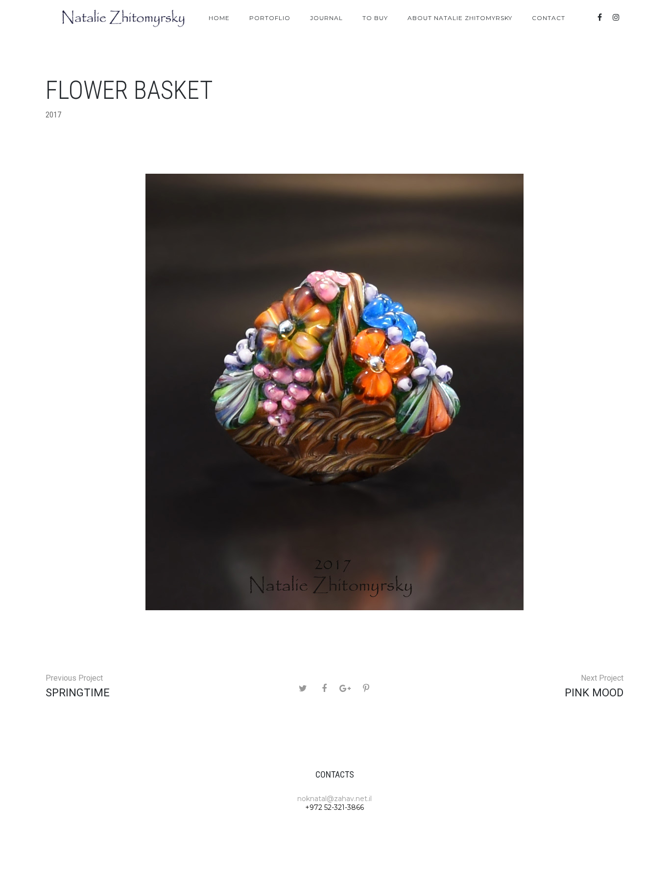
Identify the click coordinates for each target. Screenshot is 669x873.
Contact (548, 18)
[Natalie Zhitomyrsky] (124, 18)
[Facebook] (599, 17)
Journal (326, 18)
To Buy (375, 18)
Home (219, 18)
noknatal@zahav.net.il (334, 798)
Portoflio (269, 18)
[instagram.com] (616, 17)
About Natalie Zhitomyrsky (459, 18)
